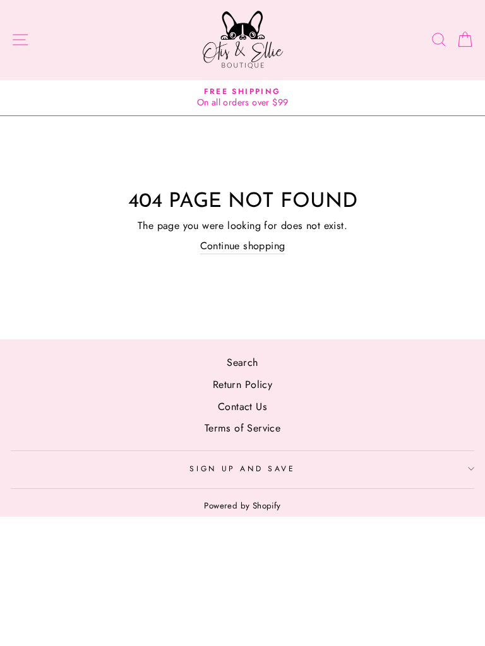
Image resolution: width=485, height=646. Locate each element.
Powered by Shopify (242, 506)
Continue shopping (242, 246)
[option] (242, 98)
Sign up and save (242, 468)
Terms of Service (242, 428)
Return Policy (242, 384)
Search (242, 362)
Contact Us (242, 406)
